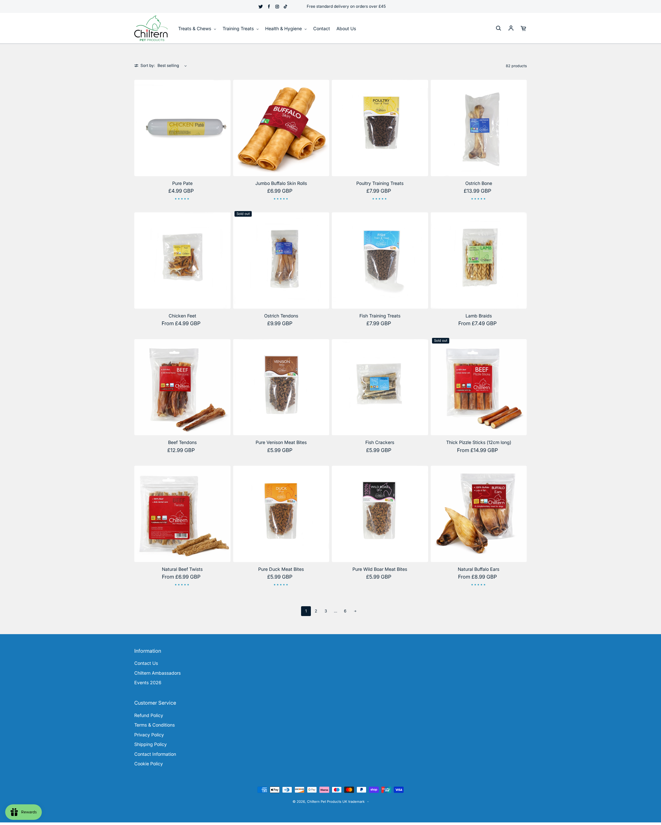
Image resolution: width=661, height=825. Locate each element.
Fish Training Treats (379, 315)
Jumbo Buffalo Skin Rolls (281, 183)
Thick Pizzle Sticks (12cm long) (478, 442)
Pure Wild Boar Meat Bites (379, 569)
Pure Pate (182, 183)
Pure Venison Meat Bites (281, 442)
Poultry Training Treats (380, 183)
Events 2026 (147, 682)
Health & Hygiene (284, 28)
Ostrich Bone (478, 183)
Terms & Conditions (154, 725)
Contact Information (155, 754)
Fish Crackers (379, 442)
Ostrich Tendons (281, 315)
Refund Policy (148, 715)
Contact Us (146, 663)
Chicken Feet (182, 315)
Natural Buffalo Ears (478, 569)
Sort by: (147, 65)
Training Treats (239, 28)
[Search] (498, 28)
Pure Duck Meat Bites (281, 569)
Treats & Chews (195, 28)
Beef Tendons (182, 442)
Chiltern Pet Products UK (327, 801)
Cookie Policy (148, 763)
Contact (321, 28)
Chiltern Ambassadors (157, 673)
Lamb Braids (479, 315)
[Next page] (355, 611)
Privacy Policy (149, 734)
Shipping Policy (150, 744)
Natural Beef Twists (182, 569)
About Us (346, 28)
